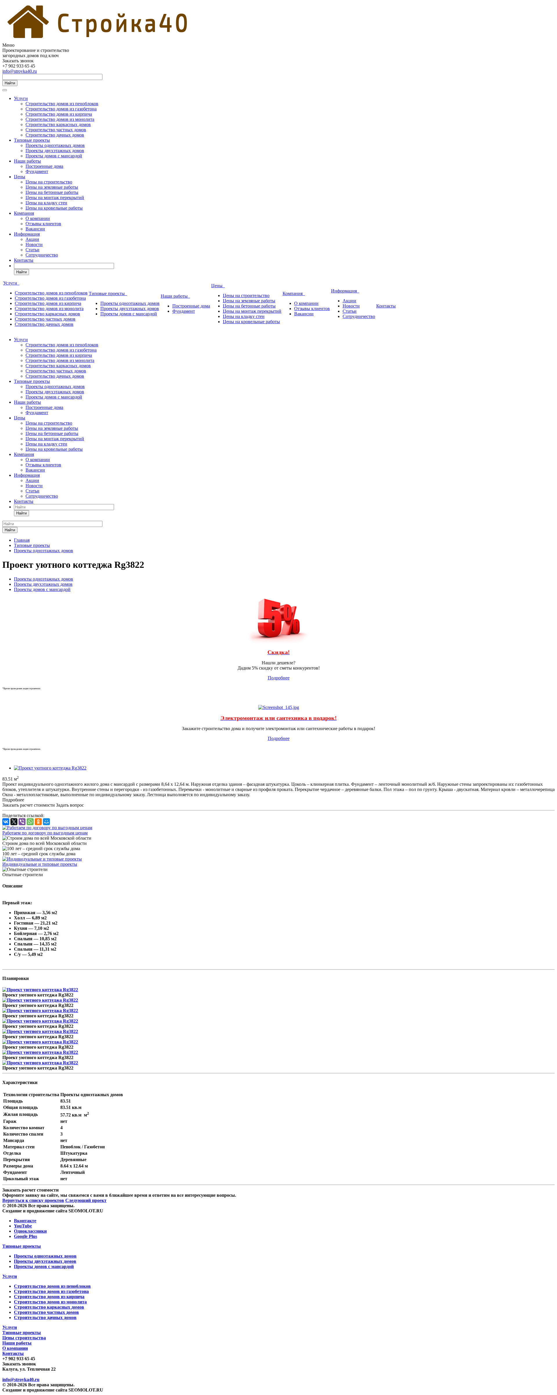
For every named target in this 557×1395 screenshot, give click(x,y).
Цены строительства (24, 1337)
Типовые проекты (32, 140)
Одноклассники (30, 1231)
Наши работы (27, 161)
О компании (38, 218)
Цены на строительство (49, 181)
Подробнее (279, 677)
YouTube (23, 1225)
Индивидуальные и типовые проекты (39, 864)
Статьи (32, 249)
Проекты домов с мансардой (54, 155)
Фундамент (37, 171)
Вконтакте (25, 1220)
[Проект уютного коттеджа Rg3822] (50, 767)
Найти (10, 83)
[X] (13, 821)
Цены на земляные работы (52, 187)
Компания (24, 213)
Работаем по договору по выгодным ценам (45, 832)
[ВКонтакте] (5, 821)
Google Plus (25, 1236)
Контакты (23, 260)
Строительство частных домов (56, 129)
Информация (27, 234)
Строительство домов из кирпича (59, 114)
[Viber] (22, 821)
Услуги (21, 98)
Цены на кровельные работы (54, 207)
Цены (19, 176)
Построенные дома (44, 166)
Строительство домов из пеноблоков (62, 103)
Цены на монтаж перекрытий (55, 197)
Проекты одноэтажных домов (55, 145)
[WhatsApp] (30, 821)
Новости (34, 244)
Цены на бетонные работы (52, 192)
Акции (32, 239)
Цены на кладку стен (46, 202)
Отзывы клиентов (43, 223)
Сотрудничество (42, 254)
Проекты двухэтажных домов (55, 150)
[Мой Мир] (46, 821)
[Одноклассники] (38, 821)
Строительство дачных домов (55, 134)
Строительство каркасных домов (58, 124)
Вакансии (35, 228)
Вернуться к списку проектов (33, 1200)
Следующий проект (85, 1200)
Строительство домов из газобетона (61, 108)
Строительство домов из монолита (60, 119)
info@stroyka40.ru (19, 71)
